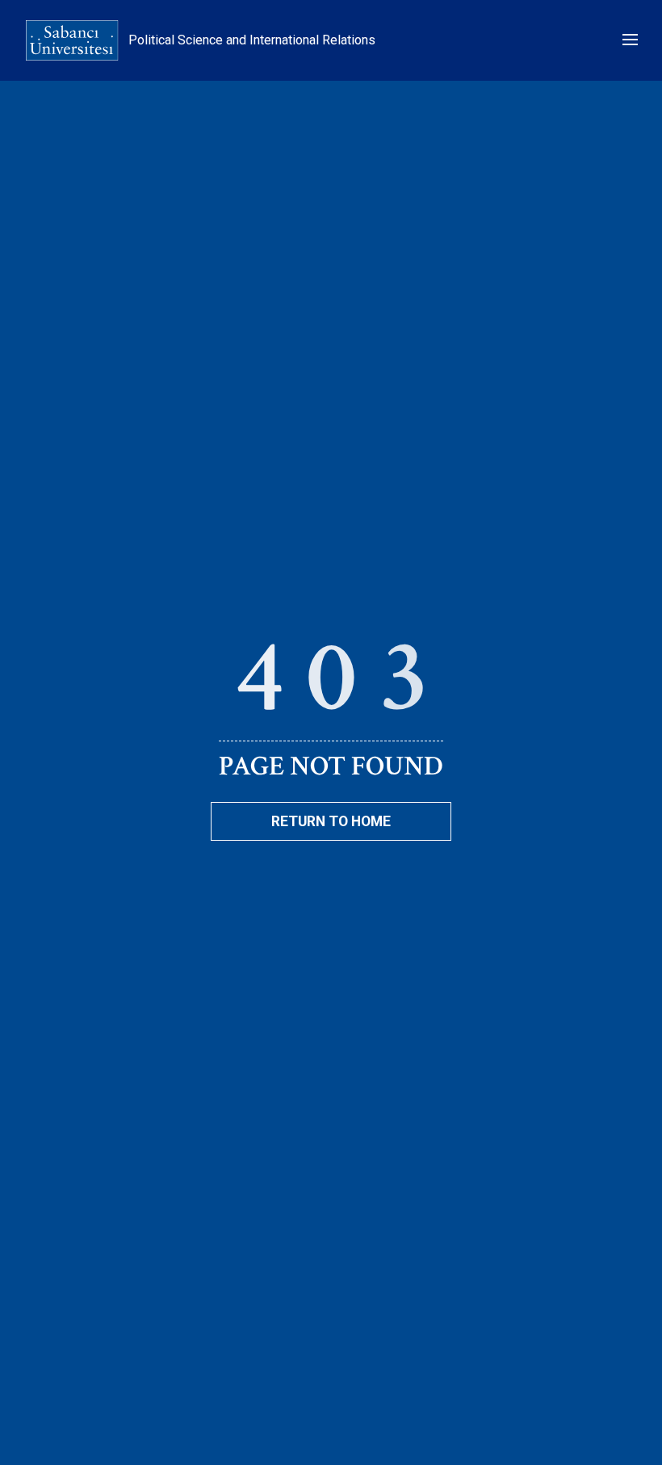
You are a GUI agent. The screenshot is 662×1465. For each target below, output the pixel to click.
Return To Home (331, 821)
